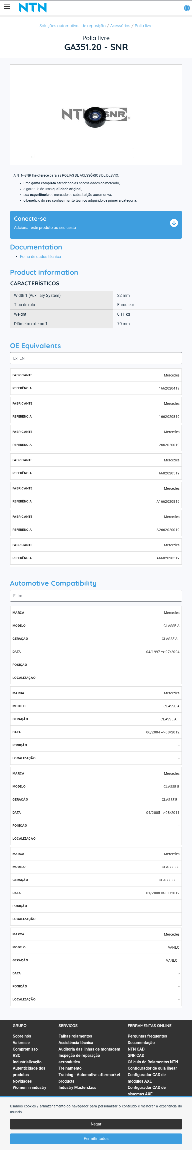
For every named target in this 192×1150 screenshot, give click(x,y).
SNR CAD (136, 1055)
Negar (96, 1124)
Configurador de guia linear (152, 1068)
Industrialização (27, 1062)
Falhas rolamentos (75, 1036)
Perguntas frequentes (147, 1036)
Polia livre (143, 25)
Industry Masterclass (77, 1087)
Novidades (22, 1081)
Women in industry (29, 1087)
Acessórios (120, 25)
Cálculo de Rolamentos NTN (153, 1062)
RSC (16, 1055)
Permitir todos (96, 1138)
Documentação (141, 1042)
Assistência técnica (75, 1042)
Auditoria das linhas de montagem (89, 1049)
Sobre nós (22, 1036)
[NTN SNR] (33, 8)
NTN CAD (136, 1049)
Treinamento (70, 1068)
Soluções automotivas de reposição (73, 25)
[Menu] (7, 7)
